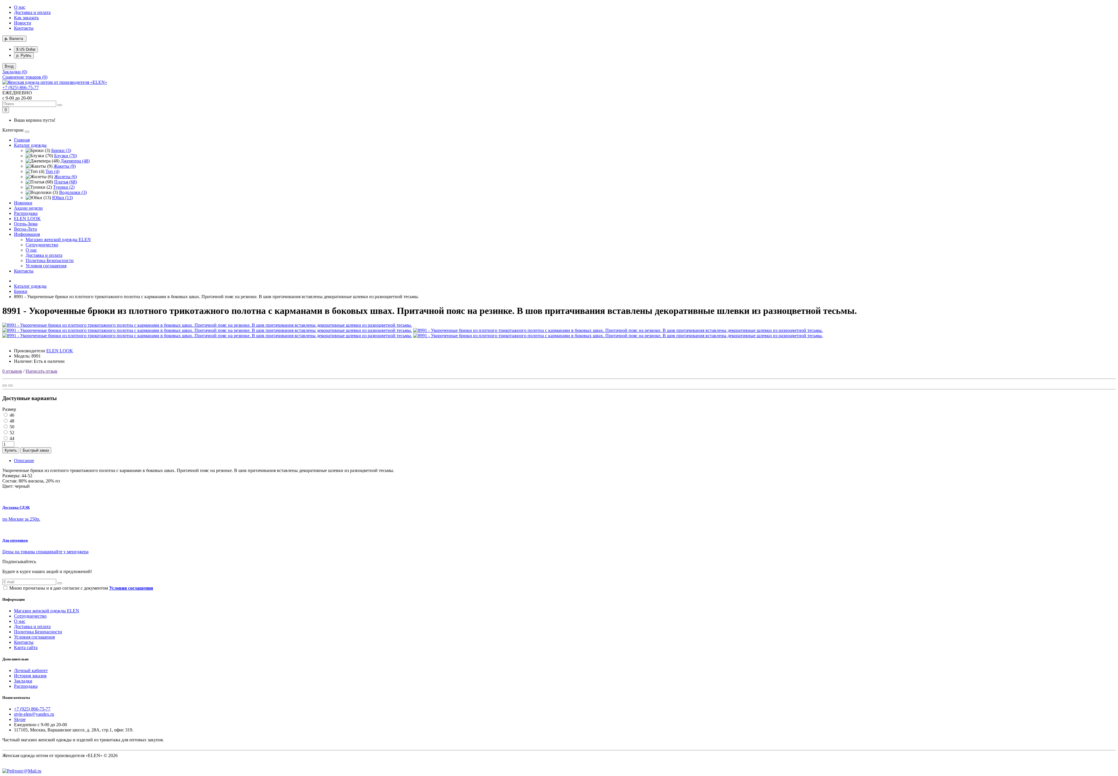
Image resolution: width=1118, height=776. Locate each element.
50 (11, 426)
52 (11, 432)
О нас (19, 7)
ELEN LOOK (27, 218)
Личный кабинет (31, 670)
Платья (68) (65, 181)
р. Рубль (23, 55)
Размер (9, 409)
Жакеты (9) (65, 166)
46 (11, 415)
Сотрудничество (42, 244)
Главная (22, 139)
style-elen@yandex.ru (34, 714)
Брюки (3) (61, 150)
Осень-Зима (26, 223)
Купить (11, 450)
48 (11, 420)
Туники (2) (64, 187)
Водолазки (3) (73, 192)
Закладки (23, 680)
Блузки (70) (65, 155)
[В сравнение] (10, 385)
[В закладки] (4, 385)
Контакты (23, 28)
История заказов (30, 675)
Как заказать (26, 17)
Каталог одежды (30, 145)
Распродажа (26, 213)
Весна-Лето (25, 229)
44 (11, 438)
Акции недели (28, 208)
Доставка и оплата (32, 12)
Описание (24, 460)
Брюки (20, 291)
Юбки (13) (62, 197)
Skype (20, 719)
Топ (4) (52, 171)
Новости (22, 22)
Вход (9, 66)
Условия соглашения (46, 265)
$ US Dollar (26, 49)
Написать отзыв (41, 371)
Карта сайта (26, 647)
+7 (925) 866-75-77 (20, 87)
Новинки (23, 202)
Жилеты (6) (65, 176)
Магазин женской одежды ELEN (58, 239)
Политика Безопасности (50, 260)
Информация (27, 234)
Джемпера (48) (75, 160)
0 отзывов (12, 371)
